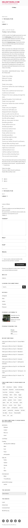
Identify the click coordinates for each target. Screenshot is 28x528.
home (15, 400)
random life (10, 410)
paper (8, 407)
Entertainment (5, 474)
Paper (5, 451)
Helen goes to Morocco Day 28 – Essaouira (12, 359)
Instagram (4, 295)
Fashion (5, 462)
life (11, 402)
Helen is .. (4, 278)
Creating (4, 441)
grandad (10, 400)
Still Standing (8, 37)
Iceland (19, 400)
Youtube (4, 304)
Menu (14, 7)
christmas (11, 392)
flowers (11, 397)
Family (5, 460)
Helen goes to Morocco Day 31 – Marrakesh (12, 348)
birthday (20, 387)
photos (21, 407)
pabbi (4, 407)
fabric (11, 394)
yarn (11, 415)
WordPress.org (5, 510)
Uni (8, 415)
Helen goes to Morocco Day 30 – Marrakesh (12, 351)
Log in (3, 502)
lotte (21, 402)
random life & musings (7, 482)
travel (4, 415)
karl (8, 402)
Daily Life (4, 457)
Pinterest (4, 307)
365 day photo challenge (9, 443)
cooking (17, 392)
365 (4, 387)
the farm (23, 410)
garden (4, 400)
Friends (5, 465)
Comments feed (6, 507)
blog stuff (5, 389)
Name (4, 237)
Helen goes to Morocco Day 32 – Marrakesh (12, 346)
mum (15, 405)
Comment (5, 218)
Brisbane (6, 427)
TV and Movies (7, 478)
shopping (17, 410)
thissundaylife (17, 413)
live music (16, 402)
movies (10, 405)
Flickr (3, 298)
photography (15, 407)
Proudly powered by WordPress (9, 524)
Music (5, 179)
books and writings (19, 389)
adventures (9, 387)
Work (5, 470)
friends (20, 397)
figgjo (19, 394)
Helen (12, 29)
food (16, 397)
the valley (5, 413)
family (15, 394)
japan (4, 402)
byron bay (5, 392)
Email (4, 244)
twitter (3, 301)
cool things (5, 394)
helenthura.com (11, 2)
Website (4, 252)
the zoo (10, 413)
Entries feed (5, 505)
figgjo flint (5, 397)
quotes (4, 410)
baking (15, 387)
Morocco (5, 405)
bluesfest (11, 389)
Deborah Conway (11, 42)
